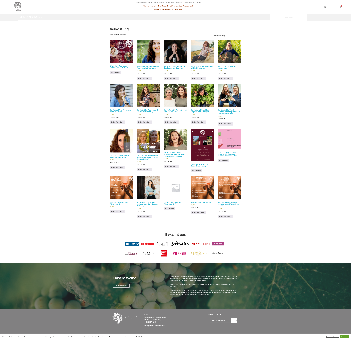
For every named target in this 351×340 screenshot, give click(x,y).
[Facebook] (325, 7)
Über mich (179, 2)
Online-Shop (170, 2)
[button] (121, 286)
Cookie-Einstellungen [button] (332, 337)
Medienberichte (189, 2)
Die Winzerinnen (159, 2)
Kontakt (198, 2)
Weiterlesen (115, 72)
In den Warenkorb (144, 78)
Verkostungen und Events (144, 2)
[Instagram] (328, 7)
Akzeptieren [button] (344, 337)
